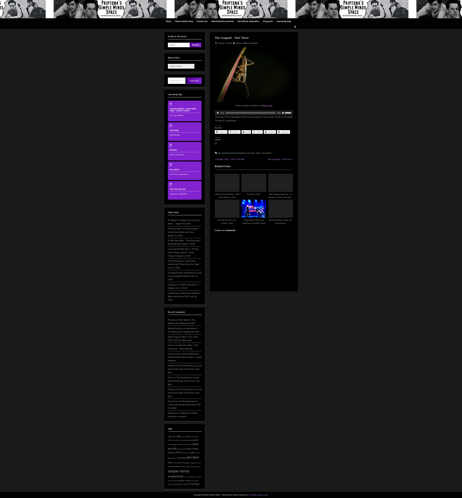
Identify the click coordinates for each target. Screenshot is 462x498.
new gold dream (174, 466)
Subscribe (194, 80)
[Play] (218, 113)
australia (184, 440)
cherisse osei (181, 449)
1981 (174, 436)
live (170, 462)
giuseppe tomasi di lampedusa (234, 153)
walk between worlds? (181, 484)
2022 (170, 440)
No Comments (252, 43)
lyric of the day (183, 463)
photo (183, 466)
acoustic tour (176, 440)
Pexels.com (267, 105)
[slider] (288, 112)
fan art (179, 452)
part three (251, 153)
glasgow (174, 458)
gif (192, 452)
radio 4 (258, 153)
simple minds (178, 471)
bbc (219, 153)
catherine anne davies (183, 444)
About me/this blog (184, 21)
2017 (183, 437)
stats (199, 477)
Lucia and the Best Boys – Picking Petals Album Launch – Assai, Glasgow (183, 252)
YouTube (194, 484)
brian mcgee (172, 444)
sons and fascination (190, 477)
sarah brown (189, 466)
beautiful (194, 440)
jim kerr (193, 457)
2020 (196, 437)
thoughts (180, 481)
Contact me (202, 21)
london (174, 463)
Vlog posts (268, 21)
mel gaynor (193, 463)
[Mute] (283, 113)
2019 (192, 437)
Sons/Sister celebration (248, 21)
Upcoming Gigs (284, 21)
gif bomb (197, 453)
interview (182, 458)
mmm (199, 463)
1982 (178, 436)
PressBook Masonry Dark (258, 495)
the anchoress (172, 481)
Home (168, 21)
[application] (254, 112)
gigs (169, 458)
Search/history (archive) (222, 21)
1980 (169, 437)
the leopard (266, 153)
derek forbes (192, 449)
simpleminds (175, 476)
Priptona (239, 43)
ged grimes (186, 453)
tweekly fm (189, 481)
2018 (188, 436)
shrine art (197, 466)
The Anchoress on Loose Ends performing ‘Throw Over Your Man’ (185, 369)
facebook (172, 452)
